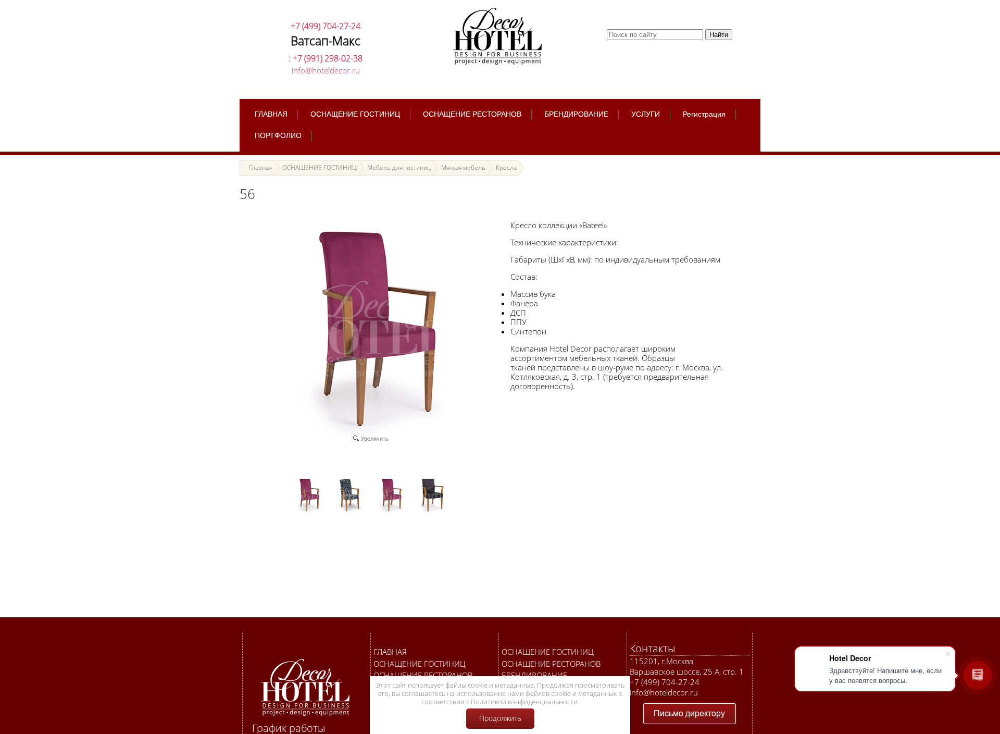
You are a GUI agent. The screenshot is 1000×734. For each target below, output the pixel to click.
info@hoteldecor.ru (326, 70)
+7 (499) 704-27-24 (325, 26)
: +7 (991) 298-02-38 (325, 58)
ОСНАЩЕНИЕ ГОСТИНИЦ (419, 663)
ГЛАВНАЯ (390, 651)
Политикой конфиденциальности (524, 701)
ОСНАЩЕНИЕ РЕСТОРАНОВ (422, 675)
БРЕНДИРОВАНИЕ (534, 675)
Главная (260, 167)
